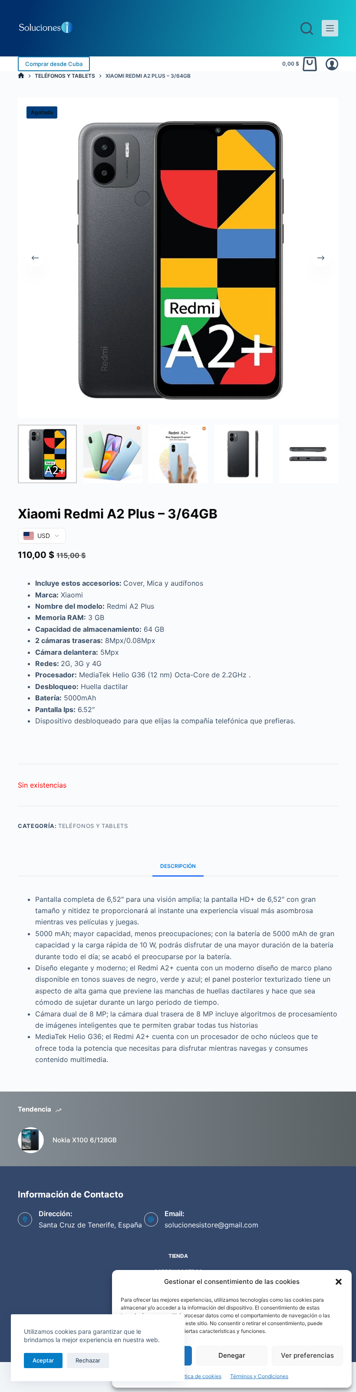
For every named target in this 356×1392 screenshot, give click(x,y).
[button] (338, 1281)
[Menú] (330, 28)
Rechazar (88, 1360)
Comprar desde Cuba (53, 63)
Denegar (231, 1355)
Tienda (178, 1256)
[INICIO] (21, 76)
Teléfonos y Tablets (93, 825)
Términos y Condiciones (259, 1376)
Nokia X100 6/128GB (85, 1140)
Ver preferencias (307, 1355)
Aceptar (43, 1360)
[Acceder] (332, 64)
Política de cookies (198, 1376)
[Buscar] (306, 28)
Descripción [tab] (178, 866)
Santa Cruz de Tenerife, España (90, 1224)
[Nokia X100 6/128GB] (31, 1140)
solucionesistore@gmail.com (211, 1224)
